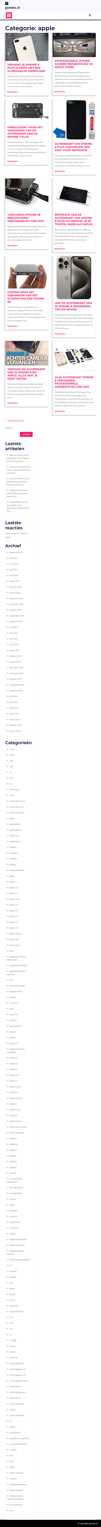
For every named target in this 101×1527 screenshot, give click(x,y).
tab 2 (12, 1461)
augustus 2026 (16, 552)
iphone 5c (14, 1063)
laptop (12, 1205)
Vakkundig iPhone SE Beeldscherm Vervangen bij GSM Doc (25, 218)
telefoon (13, 1478)
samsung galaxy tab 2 (19, 1380)
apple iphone (15, 824)
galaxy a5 (14, 887)
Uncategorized (16, 1504)
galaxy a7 (14, 893)
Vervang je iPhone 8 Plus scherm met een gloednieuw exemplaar (26, 68)
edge (12, 876)
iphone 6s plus (16, 1098)
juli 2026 (13, 558)
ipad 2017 (14, 1014)
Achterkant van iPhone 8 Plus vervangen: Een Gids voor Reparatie (73, 147)
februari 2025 (16, 656)
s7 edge (13, 1340)
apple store (14, 835)
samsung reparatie (18, 1392)
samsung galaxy (16, 1363)
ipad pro (13, 1020)
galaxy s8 (14, 928)
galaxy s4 (14, 905)
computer (14, 853)
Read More (12, 92)
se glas (13, 1427)
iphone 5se (14, 1075)
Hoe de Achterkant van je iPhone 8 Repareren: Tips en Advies (73, 306)
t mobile (13, 1450)
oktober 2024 (16, 679)
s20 (11, 1323)
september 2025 (17, 615)
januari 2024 (15, 731)
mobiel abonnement (18, 1239)
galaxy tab (14, 939)
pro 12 (12, 1300)
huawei (13, 997)
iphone (12, 1037)
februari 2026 (16, 587)
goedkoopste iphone (18, 965)
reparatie (14, 1305)
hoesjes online (16, 991)
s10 (11, 1317)
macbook (13, 1210)
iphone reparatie (17, 1132)
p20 (11, 1282)
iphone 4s (14, 1043)
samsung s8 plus (17, 1403)
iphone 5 (13, 1058)
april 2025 (14, 644)
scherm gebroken (17, 1415)
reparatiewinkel (16, 1311)
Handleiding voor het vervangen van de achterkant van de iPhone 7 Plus (25, 132)
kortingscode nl (16, 1187)
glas (11, 951)
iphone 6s (14, 1092)
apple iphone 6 (16, 830)
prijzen (13, 1294)
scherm (13, 1409)
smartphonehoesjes (18, 1444)
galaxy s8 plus (16, 933)
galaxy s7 (14, 922)
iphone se (14, 1144)
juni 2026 (14, 564)
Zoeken (8, 428)
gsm (11, 980)
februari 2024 (16, 725)
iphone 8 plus (15, 1121)
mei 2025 (14, 639)
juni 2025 (14, 633)
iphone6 (13, 1161)
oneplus (13, 1277)
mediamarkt (15, 1222)
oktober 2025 (16, 610)
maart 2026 (15, 581)
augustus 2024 (16, 690)
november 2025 (16, 604)
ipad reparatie (16, 1026)
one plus (13, 1271)
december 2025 (16, 598)
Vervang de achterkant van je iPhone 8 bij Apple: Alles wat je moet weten (26, 374)
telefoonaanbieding (18, 1484)
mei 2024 (14, 708)
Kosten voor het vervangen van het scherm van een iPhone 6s (25, 297)
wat (11, 1510)
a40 (11, 761)
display (13, 864)
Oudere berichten (16, 420)
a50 (11, 778)
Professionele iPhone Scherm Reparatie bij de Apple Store (74, 64)
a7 (11, 784)
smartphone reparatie (19, 1438)
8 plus (12, 755)
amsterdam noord (17, 801)
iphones (13, 1173)
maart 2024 (15, 719)
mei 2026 (14, 569)
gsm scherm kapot (17, 985)
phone (12, 1288)
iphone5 (13, 1156)
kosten (13, 1199)
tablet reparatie (16, 1473)
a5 (11, 772)
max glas (13, 1216)
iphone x (13, 1150)
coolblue (13, 858)
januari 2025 (15, 662)
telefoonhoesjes (16, 1490)
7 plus (12, 749)
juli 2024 (13, 696)
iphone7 (13, 1167)
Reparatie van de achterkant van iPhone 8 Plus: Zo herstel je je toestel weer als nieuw (74, 219)
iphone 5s (14, 1069)
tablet (12, 1467)
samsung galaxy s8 (18, 1375)
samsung (13, 1357)
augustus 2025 (16, 621)
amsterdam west (17, 812)
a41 (11, 766)
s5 (11, 1334)
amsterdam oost (17, 807)
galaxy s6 (14, 916)
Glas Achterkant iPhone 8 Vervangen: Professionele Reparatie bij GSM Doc (74, 382)
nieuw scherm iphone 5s (20, 1259)
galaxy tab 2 (15, 945)
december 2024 (16, 667)
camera (13, 847)
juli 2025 (13, 627)
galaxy (12, 881)
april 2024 (14, 713)
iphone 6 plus (15, 1086)
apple (12, 818)
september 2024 (17, 685)
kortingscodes (16, 1193)
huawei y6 (14, 1003)
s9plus (12, 1352)
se (11, 1421)
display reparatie (17, 870)
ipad (11, 1008)
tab (11, 1455)
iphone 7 (13, 1104)
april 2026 (14, 575)
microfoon (14, 1228)
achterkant (14, 789)
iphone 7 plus (15, 1109)
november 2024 (16, 673)
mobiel (12, 1233)
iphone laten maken (18, 1127)
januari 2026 (15, 592)
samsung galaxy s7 (18, 1369)
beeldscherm (15, 841)
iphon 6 (13, 1032)
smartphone (15, 1432)
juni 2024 (14, 702)
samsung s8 (15, 1398)
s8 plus (13, 1346)
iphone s (13, 1138)
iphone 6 (13, 1081)
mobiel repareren (17, 1245)
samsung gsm (15, 1386)
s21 (11, 1329)
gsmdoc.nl (12, 7)
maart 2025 (15, 650)
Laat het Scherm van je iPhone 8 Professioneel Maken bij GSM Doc (18, 481)
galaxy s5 (14, 910)
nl (10, 1265)
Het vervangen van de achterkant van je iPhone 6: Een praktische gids (18, 458)
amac (12, 795)
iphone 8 (13, 1115)
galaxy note (15, 899)
